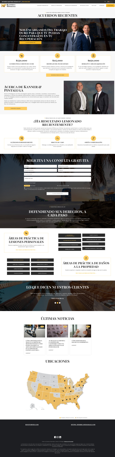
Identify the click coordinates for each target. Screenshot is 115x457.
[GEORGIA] (74, 398)
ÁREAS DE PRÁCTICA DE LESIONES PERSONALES (26, 240)
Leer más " (28, 353)
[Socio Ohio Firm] (73, 386)
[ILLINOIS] (65, 387)
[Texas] (54, 400)
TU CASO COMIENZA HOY (57, 193)
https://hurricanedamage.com (83, 424)
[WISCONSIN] (64, 380)
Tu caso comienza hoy (30, 42)
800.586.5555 (26, 1)
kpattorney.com (32, 424)
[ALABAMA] (70, 399)
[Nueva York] (81, 381)
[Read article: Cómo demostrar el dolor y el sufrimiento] (80, 331)
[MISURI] (63, 391)
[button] (25, 296)
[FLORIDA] (76, 404)
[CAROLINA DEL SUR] (77, 396)
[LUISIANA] (62, 400)
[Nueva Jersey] (83, 385)
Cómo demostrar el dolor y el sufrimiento (80, 341)
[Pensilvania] (79, 385)
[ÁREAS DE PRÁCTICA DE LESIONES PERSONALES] (26, 233)
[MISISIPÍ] (66, 399)
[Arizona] (39, 395)
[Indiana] (69, 387)
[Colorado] (46, 388)
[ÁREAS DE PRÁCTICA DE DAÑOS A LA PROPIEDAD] (86, 258)
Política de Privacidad (68, 441)
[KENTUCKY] (70, 391)
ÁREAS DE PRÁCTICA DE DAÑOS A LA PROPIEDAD (86, 265)
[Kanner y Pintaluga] (8, 5)
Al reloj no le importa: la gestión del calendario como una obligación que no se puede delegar (57, 344)
